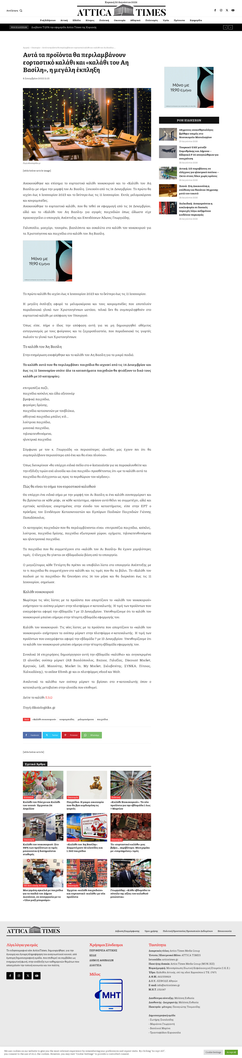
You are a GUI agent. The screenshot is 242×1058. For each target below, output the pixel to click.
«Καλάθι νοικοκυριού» (44, 719)
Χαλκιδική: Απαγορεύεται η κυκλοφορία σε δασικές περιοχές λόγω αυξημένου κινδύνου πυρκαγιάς (195, 208)
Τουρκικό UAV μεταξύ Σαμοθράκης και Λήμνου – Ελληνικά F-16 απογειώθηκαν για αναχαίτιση (198, 152)
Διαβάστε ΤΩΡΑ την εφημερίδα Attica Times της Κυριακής (63, 27)
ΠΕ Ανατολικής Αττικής (35, 885)
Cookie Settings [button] (213, 1052)
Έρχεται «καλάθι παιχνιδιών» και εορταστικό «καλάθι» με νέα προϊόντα (86, 893)
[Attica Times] (33, 929)
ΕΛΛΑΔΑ (28, 797)
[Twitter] (227, 10)
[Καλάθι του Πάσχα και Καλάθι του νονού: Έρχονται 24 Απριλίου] (43, 785)
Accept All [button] (231, 1052)
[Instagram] (221, 10)
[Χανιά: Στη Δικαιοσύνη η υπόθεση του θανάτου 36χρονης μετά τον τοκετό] (168, 190)
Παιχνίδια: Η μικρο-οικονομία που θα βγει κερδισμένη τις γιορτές (85, 805)
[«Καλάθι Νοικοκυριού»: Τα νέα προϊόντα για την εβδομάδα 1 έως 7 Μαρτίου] (130, 785)
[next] (231, 27)
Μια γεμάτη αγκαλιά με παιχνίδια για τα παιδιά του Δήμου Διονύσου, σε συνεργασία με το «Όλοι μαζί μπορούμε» (43, 895)
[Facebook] (215, 10)
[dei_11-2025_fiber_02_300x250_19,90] (87, 261)
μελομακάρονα (86, 719)
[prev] (225, 27)
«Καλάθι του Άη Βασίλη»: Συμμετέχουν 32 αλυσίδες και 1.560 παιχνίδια (85, 847)
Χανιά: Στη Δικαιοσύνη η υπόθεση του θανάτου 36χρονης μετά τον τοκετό (198, 189)
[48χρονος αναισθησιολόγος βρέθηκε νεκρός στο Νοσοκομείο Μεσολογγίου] (168, 134)
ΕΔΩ (49, 697)
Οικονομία (35, 47)
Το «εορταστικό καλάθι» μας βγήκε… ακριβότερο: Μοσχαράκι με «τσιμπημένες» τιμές (130, 847)
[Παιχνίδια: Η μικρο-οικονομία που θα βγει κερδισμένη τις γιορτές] (87, 785)
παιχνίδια (102, 719)
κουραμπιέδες (66, 719)
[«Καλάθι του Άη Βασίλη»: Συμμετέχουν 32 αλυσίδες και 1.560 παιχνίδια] (87, 827)
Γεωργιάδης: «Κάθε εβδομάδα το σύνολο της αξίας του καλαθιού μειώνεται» (130, 893)
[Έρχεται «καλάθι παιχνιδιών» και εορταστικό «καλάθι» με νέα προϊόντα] (87, 873)
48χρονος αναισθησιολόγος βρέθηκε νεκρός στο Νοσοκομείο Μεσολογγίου (196, 133)
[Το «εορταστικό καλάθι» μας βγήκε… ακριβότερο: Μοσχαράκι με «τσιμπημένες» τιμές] (130, 827)
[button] (15, 10)
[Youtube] (233, 10)
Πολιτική (115, 797)
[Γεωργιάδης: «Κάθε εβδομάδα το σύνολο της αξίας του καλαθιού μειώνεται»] (130, 873)
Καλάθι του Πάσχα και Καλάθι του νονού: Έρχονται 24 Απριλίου (41, 805)
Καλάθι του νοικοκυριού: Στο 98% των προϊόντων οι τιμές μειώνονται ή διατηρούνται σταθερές (41, 849)
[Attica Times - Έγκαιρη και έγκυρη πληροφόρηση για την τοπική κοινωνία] (121, 10)
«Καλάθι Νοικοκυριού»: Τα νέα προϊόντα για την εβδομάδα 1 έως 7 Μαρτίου (130, 805)
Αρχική (26, 47)
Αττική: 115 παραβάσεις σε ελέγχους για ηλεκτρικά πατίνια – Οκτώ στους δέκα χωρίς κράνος (199, 172)
